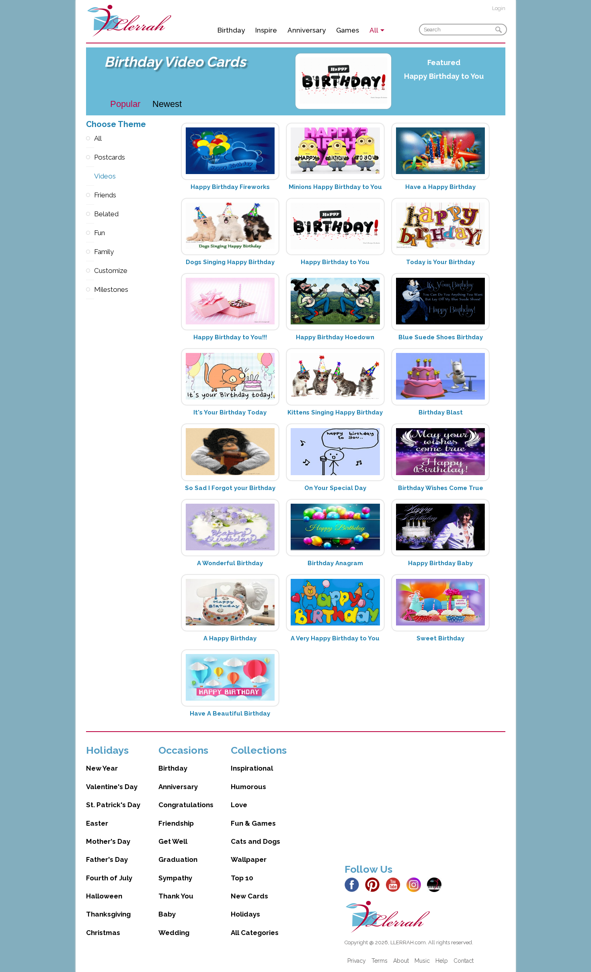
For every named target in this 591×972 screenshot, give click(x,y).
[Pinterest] (374, 884)
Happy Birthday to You (444, 76)
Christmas (103, 933)
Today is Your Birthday (440, 262)
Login (498, 8)
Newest (167, 104)
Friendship (176, 823)
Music (422, 961)
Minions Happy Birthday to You (335, 187)
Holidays (245, 914)
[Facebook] (354, 884)
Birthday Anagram (335, 563)
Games (347, 30)
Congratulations (185, 805)
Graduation (177, 859)
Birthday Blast (441, 412)
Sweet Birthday (440, 638)
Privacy (356, 961)
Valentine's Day (111, 787)
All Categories (255, 933)
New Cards (249, 896)
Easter (97, 823)
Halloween (104, 896)
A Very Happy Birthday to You (335, 638)
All (90, 138)
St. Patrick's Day (113, 805)
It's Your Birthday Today (230, 412)
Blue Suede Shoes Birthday (440, 337)
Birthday (231, 30)
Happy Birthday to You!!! (230, 337)
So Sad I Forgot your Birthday (230, 488)
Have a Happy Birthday (440, 187)
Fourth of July (109, 878)
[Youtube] (395, 884)
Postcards (90, 157)
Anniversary (306, 30)
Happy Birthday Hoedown (335, 337)
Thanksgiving (108, 914)
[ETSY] (436, 884)
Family (90, 251)
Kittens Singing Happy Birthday (335, 412)
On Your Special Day (335, 488)
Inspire (266, 30)
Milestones (90, 289)
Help (441, 961)
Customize (90, 270)
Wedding (173, 933)
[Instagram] (415, 884)
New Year (102, 768)
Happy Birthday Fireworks (230, 187)
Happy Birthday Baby (440, 563)
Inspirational (252, 768)
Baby (167, 914)
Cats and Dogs (255, 841)
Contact (464, 961)
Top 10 (242, 878)
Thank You (175, 896)
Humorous (248, 787)
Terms (379, 961)
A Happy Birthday (230, 638)
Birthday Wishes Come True (440, 488)
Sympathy (175, 878)
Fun (90, 233)
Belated (90, 214)
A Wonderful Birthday (230, 563)
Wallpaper (249, 859)
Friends (90, 195)
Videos (90, 176)
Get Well (172, 841)
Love (239, 805)
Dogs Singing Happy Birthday (230, 262)
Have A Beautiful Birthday (230, 713)
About (401, 961)
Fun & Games (253, 823)
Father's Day (107, 859)
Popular (125, 104)
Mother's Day (108, 841)
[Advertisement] (425, 800)
